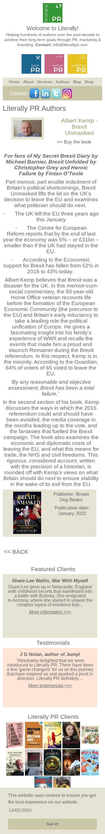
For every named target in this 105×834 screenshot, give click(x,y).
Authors (62, 82)
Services (44, 82)
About (28, 82)
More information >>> (50, 612)
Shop (89, 82)
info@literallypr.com (70, 44)
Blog (77, 82)
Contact (18, 93)
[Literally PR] (52, 21)
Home (14, 82)
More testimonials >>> (50, 685)
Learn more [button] (20, 809)
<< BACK (16, 551)
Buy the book (77, 142)
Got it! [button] (52, 824)
